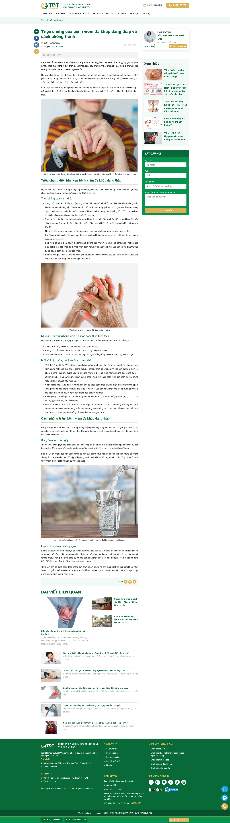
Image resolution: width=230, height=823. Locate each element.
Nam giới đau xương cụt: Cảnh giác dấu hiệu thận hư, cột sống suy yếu (96, 723)
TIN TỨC (110, 14)
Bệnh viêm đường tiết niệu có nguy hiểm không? (174, 121)
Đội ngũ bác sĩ (112, 753)
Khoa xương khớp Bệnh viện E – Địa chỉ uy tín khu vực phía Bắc (126, 619)
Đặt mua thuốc (112, 757)
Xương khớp (56, 20)
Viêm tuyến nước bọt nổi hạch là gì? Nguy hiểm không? (174, 73)
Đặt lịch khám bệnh (114, 761)
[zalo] (157, 782)
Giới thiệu (60, 14)
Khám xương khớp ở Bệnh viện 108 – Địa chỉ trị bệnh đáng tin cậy (126, 602)
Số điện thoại (150, 182)
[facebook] (151, 782)
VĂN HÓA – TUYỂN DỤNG (129, 14)
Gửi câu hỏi (166, 210)
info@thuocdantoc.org (84, 788)
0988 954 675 (135, 803)
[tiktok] (177, 782)
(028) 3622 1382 (76, 820)
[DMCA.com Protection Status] (155, 789)
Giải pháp (96, 14)
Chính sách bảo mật (159, 749)
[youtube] (164, 782)
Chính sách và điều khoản (161, 764)
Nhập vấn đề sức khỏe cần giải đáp (160, 192)
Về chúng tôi (111, 749)
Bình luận (37, 44)
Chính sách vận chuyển (160, 768)
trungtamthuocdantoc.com (55, 788)
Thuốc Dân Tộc (56, 46)
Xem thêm (149, 46)
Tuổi (146, 171)
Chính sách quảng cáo (160, 760)
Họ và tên (149, 160)
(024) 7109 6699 (51, 820)
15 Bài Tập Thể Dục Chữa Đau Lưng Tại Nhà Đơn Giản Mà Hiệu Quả (94, 670)
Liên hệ (146, 14)
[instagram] (170, 782)
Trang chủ (46, 14)
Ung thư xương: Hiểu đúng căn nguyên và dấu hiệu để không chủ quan (95, 688)
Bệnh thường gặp (78, 14)
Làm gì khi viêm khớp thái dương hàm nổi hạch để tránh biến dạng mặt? (96, 653)
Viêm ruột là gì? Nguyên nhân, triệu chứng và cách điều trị (175, 136)
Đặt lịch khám (179, 46)
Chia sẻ (36, 38)
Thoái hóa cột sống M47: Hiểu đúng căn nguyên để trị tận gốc (92, 705)
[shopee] (183, 782)
